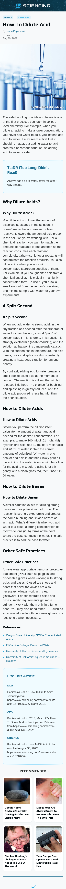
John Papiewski (16, 31)
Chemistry (23, 17)
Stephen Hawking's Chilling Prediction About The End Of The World (16, 861)
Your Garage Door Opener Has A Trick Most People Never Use (47, 861)
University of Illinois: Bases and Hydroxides (32, 651)
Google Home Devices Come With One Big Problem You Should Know (17, 812)
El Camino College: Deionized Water (28, 645)
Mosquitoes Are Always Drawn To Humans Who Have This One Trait (47, 812)
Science (8, 17)
